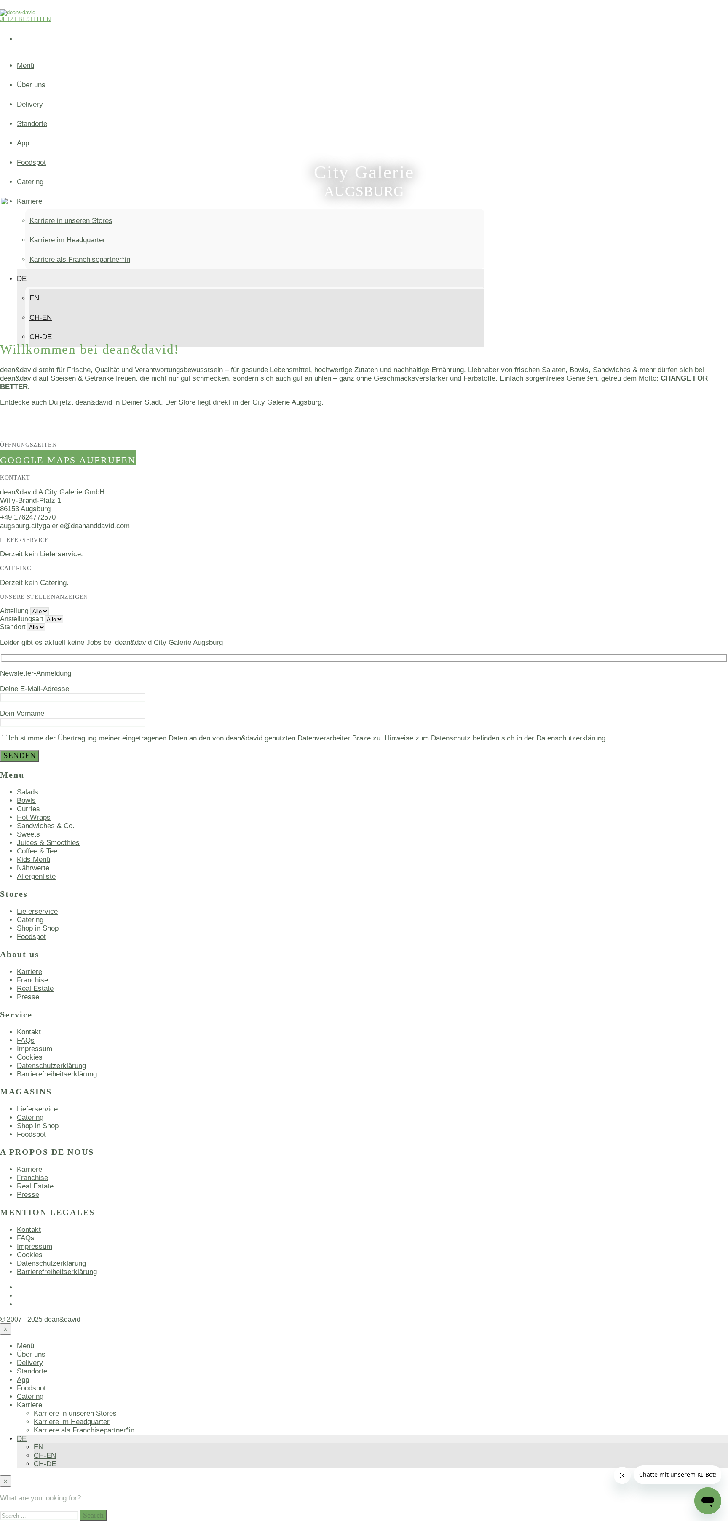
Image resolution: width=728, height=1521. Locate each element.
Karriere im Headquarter (67, 240)
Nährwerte (33, 868)
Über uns (31, 85)
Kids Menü (33, 860)
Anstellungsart (21, 618)
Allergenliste (36, 876)
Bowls (26, 801)
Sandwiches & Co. (46, 826)
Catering (30, 182)
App (23, 143)
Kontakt (29, 1032)
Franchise (32, 980)
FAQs (26, 1040)
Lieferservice (37, 911)
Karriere (29, 972)
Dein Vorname (22, 713)
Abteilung (14, 610)
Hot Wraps (34, 817)
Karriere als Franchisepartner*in (79, 259)
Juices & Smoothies (48, 843)
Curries (28, 809)
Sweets (28, 834)
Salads (27, 792)
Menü (25, 66)
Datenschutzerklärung (570, 738)
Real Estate (35, 988)
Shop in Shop (38, 928)
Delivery (30, 104)
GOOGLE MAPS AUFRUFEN (68, 460)
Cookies (30, 1057)
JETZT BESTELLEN (25, 19)
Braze (361, 738)
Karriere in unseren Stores (75, 1413)
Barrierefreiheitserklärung (57, 1074)
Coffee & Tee (37, 851)
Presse (28, 997)
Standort (12, 626)
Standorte (32, 124)
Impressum (34, 1049)
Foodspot (31, 162)
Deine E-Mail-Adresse (34, 689)
